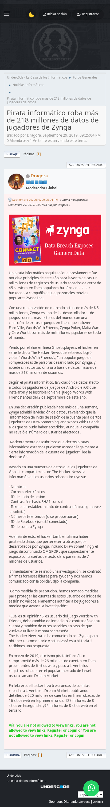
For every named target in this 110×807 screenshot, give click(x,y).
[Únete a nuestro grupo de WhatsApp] (91, 788)
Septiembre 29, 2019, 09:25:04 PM (35, 200)
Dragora (39, 176)
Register (54, 730)
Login (72, 730)
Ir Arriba (13, 755)
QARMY (98, 801)
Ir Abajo (12, 154)
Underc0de (14, 775)
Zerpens (84, 801)
